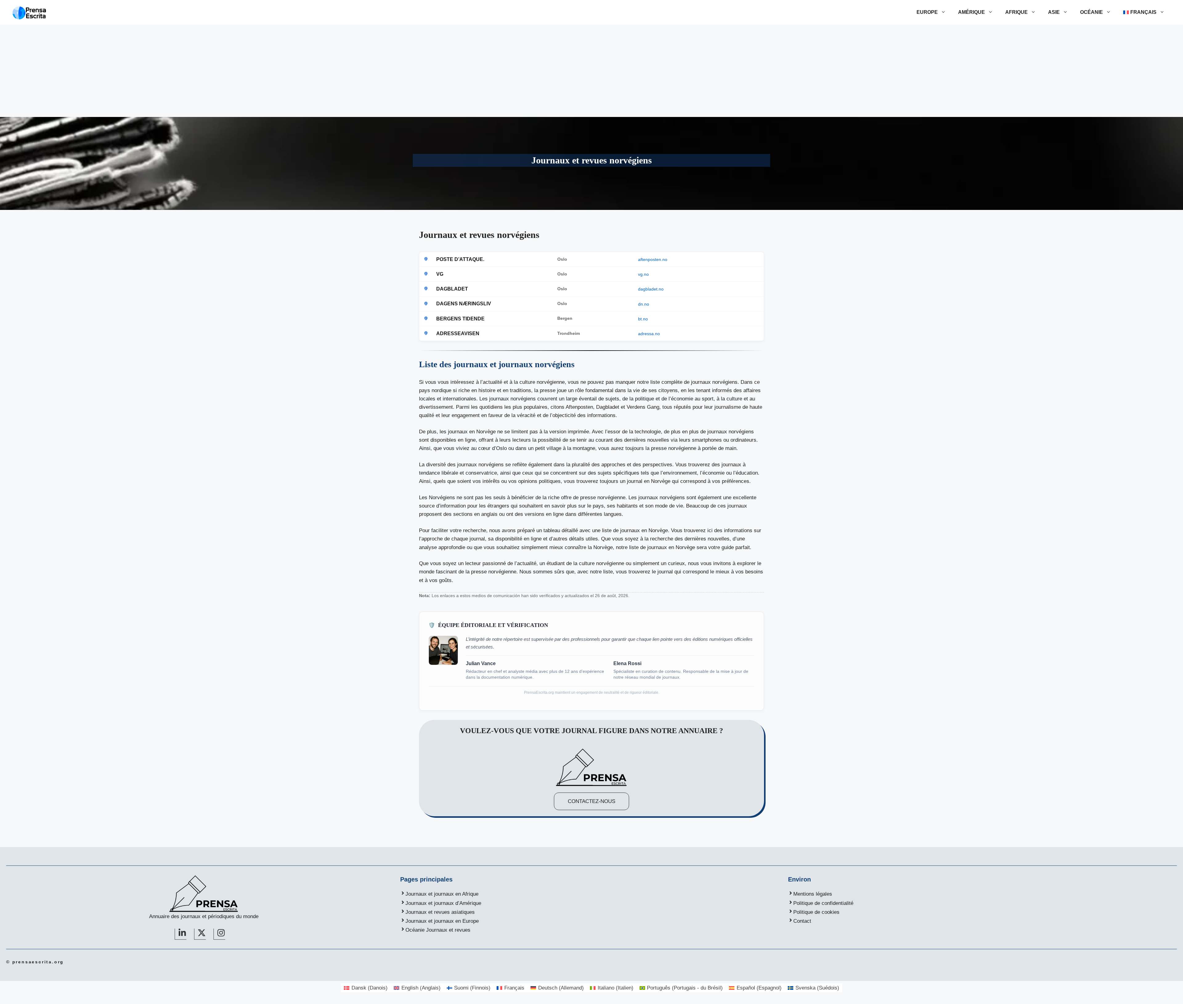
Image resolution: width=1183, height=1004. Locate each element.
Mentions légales (812, 894)
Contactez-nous (591, 801)
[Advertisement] (591, 71)
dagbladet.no (651, 289)
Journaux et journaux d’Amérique (443, 903)
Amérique (971, 12)
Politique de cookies (816, 912)
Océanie (1091, 12)
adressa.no (649, 333)
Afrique (1016, 12)
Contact (802, 921)
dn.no (643, 304)
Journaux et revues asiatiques (440, 912)
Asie (1054, 12)
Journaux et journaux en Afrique (441, 894)
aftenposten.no (652, 259)
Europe (927, 12)
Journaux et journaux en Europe (442, 921)
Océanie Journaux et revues (437, 930)
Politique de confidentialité (823, 903)
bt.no (643, 318)
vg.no (643, 274)
